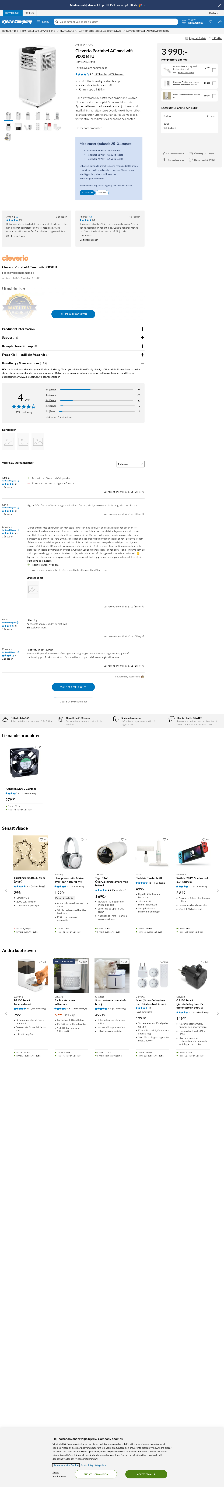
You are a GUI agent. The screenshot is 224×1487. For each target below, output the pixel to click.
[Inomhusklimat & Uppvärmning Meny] (57, 31)
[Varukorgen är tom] (220, 21)
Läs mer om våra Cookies (65, 1465)
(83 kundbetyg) (119, 1008)
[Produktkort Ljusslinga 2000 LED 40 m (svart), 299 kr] (31, 853)
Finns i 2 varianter (186, 72)
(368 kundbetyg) (38, 1008)
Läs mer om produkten (88, 128)
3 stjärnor (51, 400)
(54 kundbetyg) (38, 886)
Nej (139, 491)
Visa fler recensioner (73, 687)
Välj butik (28, 809)
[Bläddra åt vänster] (6, 890)
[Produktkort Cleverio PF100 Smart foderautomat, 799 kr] (31, 975)
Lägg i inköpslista (197, 38)
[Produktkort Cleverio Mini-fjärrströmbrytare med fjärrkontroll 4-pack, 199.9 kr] (152, 975)
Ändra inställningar (59, 1474)
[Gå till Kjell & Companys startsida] (18, 22)
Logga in (102, 193)
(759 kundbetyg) (201, 1012)
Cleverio (90, 61)
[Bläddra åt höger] (218, 890)
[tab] (13, 13)
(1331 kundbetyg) (144, 1011)
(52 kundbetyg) (200, 886)
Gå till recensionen (15, 236)
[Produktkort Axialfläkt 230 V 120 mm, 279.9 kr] (24, 762)
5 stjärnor (51, 389)
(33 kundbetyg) (30, 793)
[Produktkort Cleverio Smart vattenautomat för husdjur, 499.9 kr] (112, 975)
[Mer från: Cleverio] (15, 259)
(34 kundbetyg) (119, 890)
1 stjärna (50, 411)
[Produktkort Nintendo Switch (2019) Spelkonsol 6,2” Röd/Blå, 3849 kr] (193, 853)
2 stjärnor (51, 405)
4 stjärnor (51, 394)
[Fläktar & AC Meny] (76, 31)
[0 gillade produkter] (211, 21)
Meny (46, 21)
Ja (132, 491)
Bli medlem (87, 193)
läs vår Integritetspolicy (93, 1465)
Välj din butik (169, 128)
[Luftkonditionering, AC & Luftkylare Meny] (123, 31)
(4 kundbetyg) (78, 886)
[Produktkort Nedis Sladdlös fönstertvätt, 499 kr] (152, 853)
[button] (8, 116)
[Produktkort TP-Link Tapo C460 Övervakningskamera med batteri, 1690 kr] (112, 853)
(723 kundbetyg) (79, 1008)
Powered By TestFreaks (127, 676)
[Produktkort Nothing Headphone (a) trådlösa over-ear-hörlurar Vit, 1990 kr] (71, 853)
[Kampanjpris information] (73, 1015)
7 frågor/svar (117, 74)
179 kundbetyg (102, 74)
